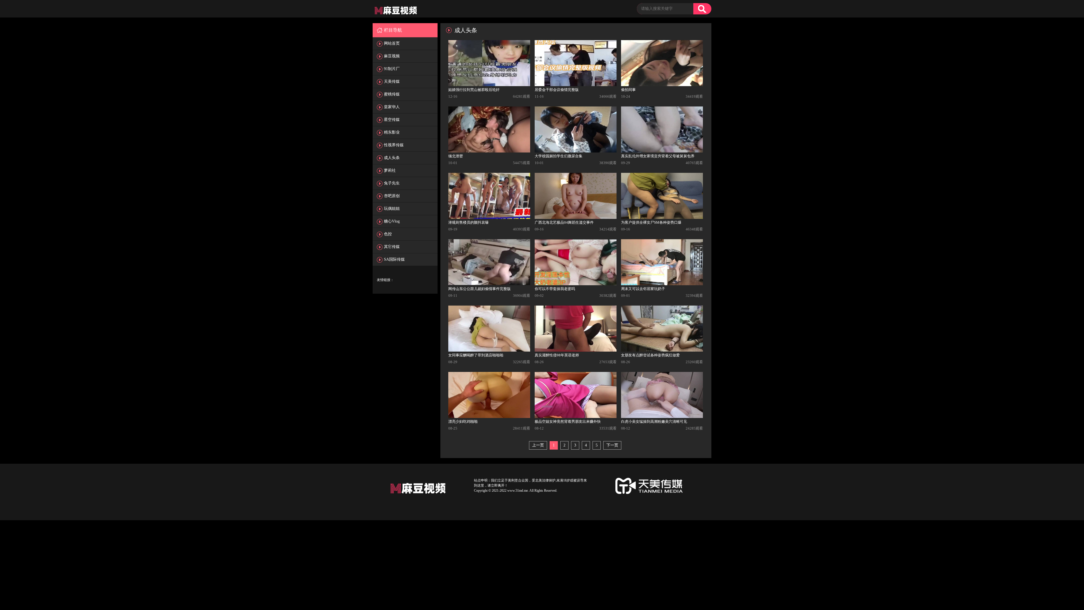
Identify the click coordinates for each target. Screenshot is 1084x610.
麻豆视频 (392, 56)
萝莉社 (390, 170)
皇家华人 (392, 107)
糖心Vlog (392, 221)
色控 (388, 234)
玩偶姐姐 (392, 208)
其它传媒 (392, 247)
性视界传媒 (394, 145)
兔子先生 (392, 183)
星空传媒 (392, 119)
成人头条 (392, 158)
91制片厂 (392, 69)
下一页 (612, 445)
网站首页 (392, 43)
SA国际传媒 (394, 259)
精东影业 (392, 132)
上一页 (538, 445)
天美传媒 (392, 81)
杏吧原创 (392, 196)
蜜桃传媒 (392, 94)
